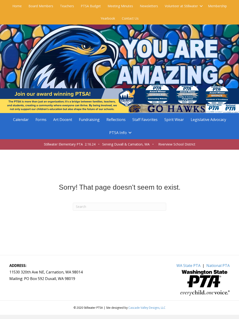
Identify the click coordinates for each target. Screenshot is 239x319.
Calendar (21, 119)
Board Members (40, 6)
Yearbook (108, 18)
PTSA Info (118, 132)
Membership (217, 6)
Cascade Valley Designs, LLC (146, 308)
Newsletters (149, 6)
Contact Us (130, 18)
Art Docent (62, 119)
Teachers (67, 6)
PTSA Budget (91, 6)
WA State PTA (188, 265)
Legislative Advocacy (208, 119)
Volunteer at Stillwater (181, 6)
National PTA (218, 265)
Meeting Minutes (120, 6)
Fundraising (89, 119)
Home (17, 6)
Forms (40, 119)
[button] (201, 6)
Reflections (116, 119)
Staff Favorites (145, 119)
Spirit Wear (174, 119)
